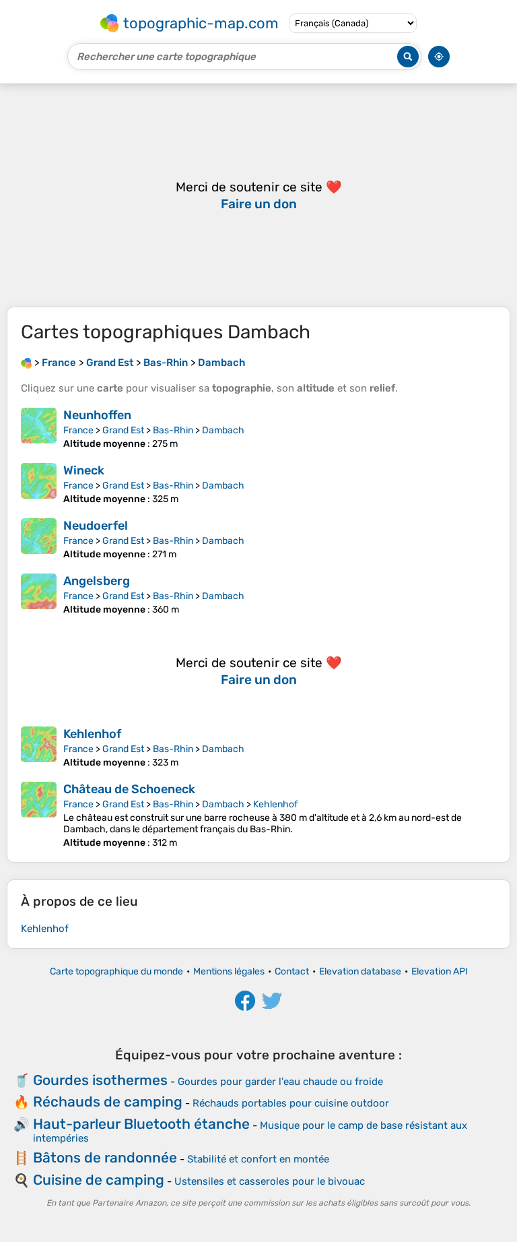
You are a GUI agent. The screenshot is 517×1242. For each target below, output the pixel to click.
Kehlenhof (92, 733)
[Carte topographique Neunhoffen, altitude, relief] (39, 428)
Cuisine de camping (98, 1179)
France (78, 430)
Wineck (83, 470)
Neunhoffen (97, 415)
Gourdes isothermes (100, 1080)
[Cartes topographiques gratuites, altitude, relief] (26, 362)
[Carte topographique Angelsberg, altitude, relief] (39, 594)
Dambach (223, 430)
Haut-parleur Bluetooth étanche (141, 1123)
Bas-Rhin (173, 430)
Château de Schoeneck (129, 789)
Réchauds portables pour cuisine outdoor (291, 1103)
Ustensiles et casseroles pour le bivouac (269, 1181)
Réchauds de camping (107, 1101)
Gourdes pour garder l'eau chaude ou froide (280, 1082)
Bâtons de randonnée (105, 1157)
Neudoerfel (95, 525)
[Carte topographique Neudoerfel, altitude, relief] (39, 539)
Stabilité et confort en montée (258, 1159)
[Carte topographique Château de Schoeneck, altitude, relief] (39, 815)
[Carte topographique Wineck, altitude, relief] (39, 484)
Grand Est (123, 430)
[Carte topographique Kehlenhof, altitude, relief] (39, 747)
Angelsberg (96, 580)
